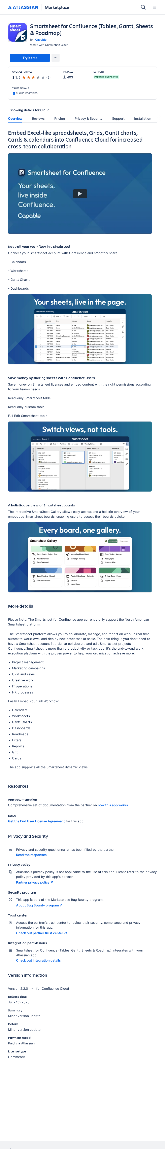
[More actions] (56, 58)
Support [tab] (118, 118)
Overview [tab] (15, 118)
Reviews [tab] (38, 118)
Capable (40, 39)
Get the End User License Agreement (36, 821)
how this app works (113, 805)
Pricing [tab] (59, 118)
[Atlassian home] (23, 7)
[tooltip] (68, 77)
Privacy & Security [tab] (88, 118)
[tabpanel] (82, 597)
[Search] (143, 7)
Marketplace (57, 7)
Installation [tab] (142, 118)
